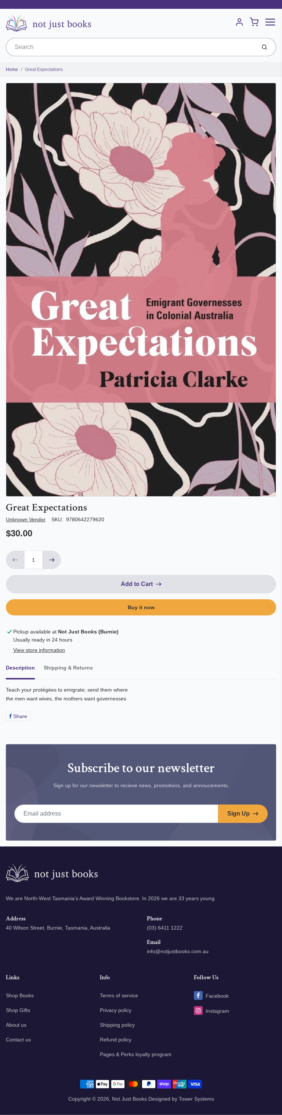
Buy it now (141, 607)
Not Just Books (129, 1099)
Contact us (18, 1040)
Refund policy (115, 1040)
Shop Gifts (18, 1010)
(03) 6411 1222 (164, 928)
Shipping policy (117, 1025)
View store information (39, 650)
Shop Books (20, 995)
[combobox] (130, 47)
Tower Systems (196, 1099)
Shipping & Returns (68, 668)
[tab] (25, 669)
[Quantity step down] (15, 560)
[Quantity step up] (52, 560)
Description (20, 668)
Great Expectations (44, 69)
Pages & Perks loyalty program (135, 1054)
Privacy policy (115, 1010)
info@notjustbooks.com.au (178, 951)
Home (12, 69)
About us (16, 1025)
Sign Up (238, 813)
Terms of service (119, 995)
